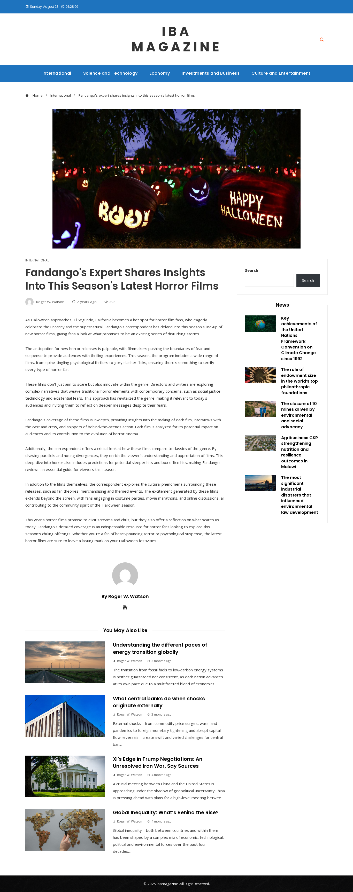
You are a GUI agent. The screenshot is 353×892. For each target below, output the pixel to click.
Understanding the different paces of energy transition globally (160, 648)
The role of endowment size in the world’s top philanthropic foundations (299, 381)
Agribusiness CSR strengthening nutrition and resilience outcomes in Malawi (299, 452)
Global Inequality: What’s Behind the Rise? (166, 812)
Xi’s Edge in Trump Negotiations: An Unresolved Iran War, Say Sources (157, 763)
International (37, 260)
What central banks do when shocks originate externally (159, 702)
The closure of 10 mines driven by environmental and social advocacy (299, 415)
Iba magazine (177, 39)
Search (251, 270)
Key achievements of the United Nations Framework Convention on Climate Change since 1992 (299, 338)
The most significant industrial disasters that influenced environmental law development (299, 495)
